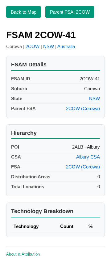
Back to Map (23, 12)
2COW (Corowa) (83, 108)
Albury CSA (88, 156)
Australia (66, 46)
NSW (48, 46)
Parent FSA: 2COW (70, 12)
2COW (32, 46)
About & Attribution (23, 254)
